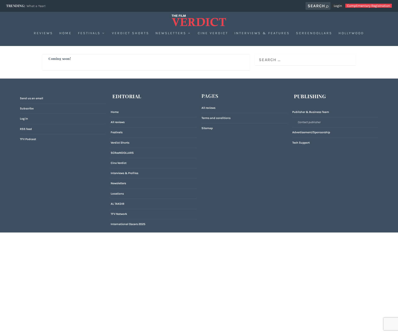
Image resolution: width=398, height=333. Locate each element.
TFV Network (119, 214)
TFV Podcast (28, 139)
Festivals (89, 33)
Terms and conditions (216, 118)
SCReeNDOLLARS (122, 153)
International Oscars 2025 (128, 224)
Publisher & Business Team (310, 112)
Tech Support (301, 142)
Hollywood (351, 33)
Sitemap (207, 128)
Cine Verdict (213, 33)
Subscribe (27, 108)
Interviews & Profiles (124, 173)
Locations (117, 193)
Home (65, 33)
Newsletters (170, 33)
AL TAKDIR (117, 204)
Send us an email (31, 98)
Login (338, 6)
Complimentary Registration (368, 6)
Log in (24, 118)
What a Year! (36, 6)
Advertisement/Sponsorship (311, 132)
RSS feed (26, 129)
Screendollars (314, 33)
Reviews (43, 33)
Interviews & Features (262, 33)
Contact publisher (309, 122)
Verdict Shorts (130, 33)
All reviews (118, 122)
